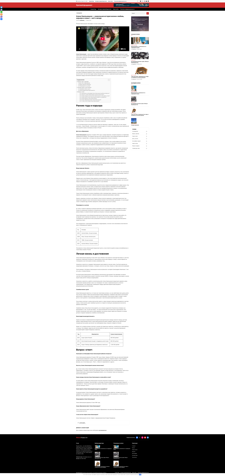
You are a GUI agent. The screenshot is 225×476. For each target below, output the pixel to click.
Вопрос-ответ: (81, 91)
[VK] (1, 9)
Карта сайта (110, 1)
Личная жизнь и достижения (84, 87)
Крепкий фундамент (84, 5)
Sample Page (91, 1)
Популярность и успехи (85, 85)
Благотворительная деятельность (87, 90)
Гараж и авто (133, 60)
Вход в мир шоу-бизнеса (85, 84)
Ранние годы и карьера (83, 81)
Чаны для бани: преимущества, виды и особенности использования (140, 77)
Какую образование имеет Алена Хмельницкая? (91, 99)
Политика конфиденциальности (120, 1)
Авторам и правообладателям (101, 1)
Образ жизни (134, 449)
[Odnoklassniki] (1, 14)
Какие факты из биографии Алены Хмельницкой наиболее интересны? (95, 93)
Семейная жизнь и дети (85, 88)
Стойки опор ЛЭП (135, 125)
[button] (108, 80)
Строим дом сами (136, 148)
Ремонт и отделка (135, 145)
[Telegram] (1, 7)
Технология (134, 457)
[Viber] (1, 17)
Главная (133, 445)
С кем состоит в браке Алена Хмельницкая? (90, 101)
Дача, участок (135, 138)
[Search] (147, 13)
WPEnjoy (104, 472)
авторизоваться (102, 430)
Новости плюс (135, 143)
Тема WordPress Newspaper (97, 472)
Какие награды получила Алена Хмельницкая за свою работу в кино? (96, 95)
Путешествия (134, 455)
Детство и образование (85, 83)
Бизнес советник (134, 45)
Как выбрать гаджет (136, 141)
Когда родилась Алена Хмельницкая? (89, 98)
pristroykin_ (82, 20)
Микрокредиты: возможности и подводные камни (138, 47)
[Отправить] (1, 19)
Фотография (134, 453)
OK (140, 474)
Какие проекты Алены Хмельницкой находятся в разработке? (94, 97)
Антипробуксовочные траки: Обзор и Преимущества (140, 62)
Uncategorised (135, 131)
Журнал (133, 451)
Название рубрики (135, 34)
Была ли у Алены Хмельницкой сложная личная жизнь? (93, 94)
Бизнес (133, 447)
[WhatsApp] (1, 12)
